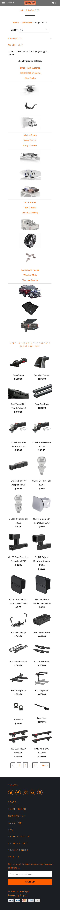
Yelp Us (13, 857)
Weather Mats (30, 274)
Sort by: (15, 29)
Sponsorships (18, 850)
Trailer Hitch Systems (30, 72)
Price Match (17, 809)
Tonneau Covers (30, 280)
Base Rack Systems (30, 67)
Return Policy (19, 836)
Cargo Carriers (30, 145)
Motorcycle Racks (30, 269)
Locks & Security (30, 212)
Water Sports (30, 140)
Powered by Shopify (17, 895)
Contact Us (16, 816)
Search (13, 802)
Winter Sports (30, 135)
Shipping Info (18, 843)
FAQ (10, 830)
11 (35, 765)
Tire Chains (30, 207)
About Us (15, 823)
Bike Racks (30, 77)
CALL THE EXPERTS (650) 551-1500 (28, 53)
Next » (45, 765)
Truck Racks (30, 202)
